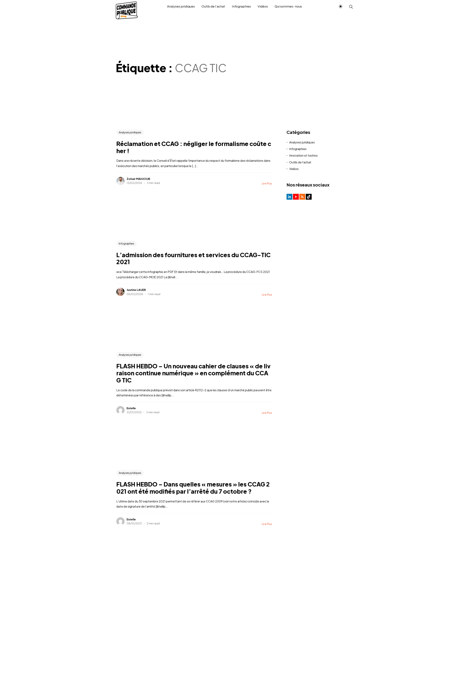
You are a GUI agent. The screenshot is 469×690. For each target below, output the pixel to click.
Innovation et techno (303, 155)
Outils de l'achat (300, 162)
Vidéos (294, 169)
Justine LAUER (136, 289)
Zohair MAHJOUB (138, 178)
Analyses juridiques (130, 132)
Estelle (131, 408)
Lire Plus (267, 183)
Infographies (126, 243)
